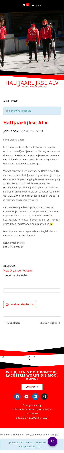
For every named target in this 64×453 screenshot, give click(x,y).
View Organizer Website (17, 270)
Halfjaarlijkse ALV (38, 86)
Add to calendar (20, 304)
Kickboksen (12, 322)
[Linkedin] (35, 396)
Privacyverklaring (32, 405)
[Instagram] (44, 396)
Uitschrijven (32, 413)
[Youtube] (26, 396)
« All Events (10, 101)
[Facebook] (17, 396)
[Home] (18, 86)
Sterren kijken (49, 322)
